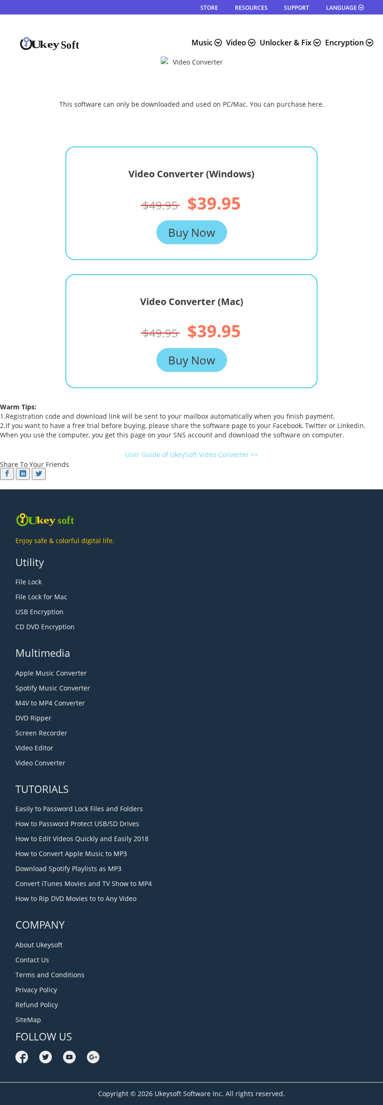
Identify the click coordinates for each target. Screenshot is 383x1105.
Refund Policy (36, 1004)
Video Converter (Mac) (191, 301)
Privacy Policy (36, 989)
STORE (209, 8)
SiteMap (28, 1019)
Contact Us (32, 959)
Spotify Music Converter (52, 687)
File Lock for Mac (41, 596)
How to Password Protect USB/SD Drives (77, 823)
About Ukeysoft (39, 944)
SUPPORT (296, 8)
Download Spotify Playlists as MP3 (68, 868)
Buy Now (191, 232)
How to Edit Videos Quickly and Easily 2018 (82, 838)
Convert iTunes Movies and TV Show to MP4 (83, 883)
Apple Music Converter (51, 673)
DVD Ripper (33, 717)
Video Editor (34, 747)
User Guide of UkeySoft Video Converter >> (191, 454)
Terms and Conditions (50, 974)
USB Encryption (39, 611)
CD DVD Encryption (45, 626)
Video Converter (40, 762)
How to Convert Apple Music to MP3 (71, 853)
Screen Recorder (41, 732)
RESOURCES (251, 8)
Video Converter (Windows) (191, 173)
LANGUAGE (342, 8)
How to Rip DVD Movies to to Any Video (75, 898)
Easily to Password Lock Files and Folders (79, 808)
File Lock (28, 581)
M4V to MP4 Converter (50, 702)
